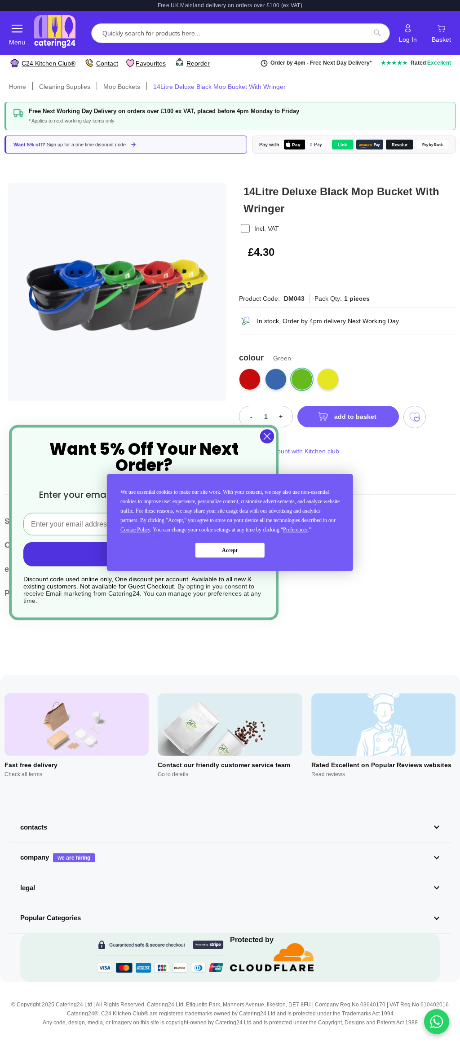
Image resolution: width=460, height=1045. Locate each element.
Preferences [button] (295, 530)
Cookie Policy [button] (135, 530)
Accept (230, 550)
